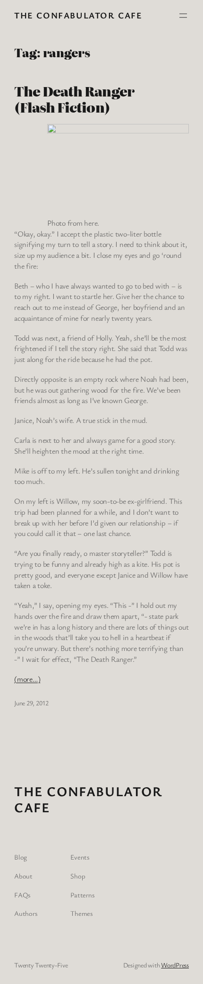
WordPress (175, 964)
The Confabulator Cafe (78, 15)
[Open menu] (183, 15)
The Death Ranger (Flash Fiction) (74, 99)
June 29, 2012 (31, 702)
